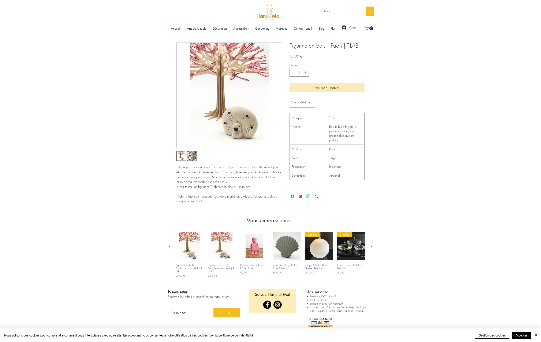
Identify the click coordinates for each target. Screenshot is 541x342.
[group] (270, 255)
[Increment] (305, 72)
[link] (369, 28)
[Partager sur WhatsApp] (308, 196)
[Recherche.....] (370, 11)
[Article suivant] (371, 245)
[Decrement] (292, 72)
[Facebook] (267, 305)
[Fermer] (535, 335)
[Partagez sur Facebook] (292, 196)
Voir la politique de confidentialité (231, 335)
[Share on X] (316, 196)
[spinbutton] (299, 72)
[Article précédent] (169, 245)
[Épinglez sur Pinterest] (300, 196)
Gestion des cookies (492, 335)
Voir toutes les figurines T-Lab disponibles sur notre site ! (215, 187)
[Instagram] (277, 305)
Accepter (521, 335)
